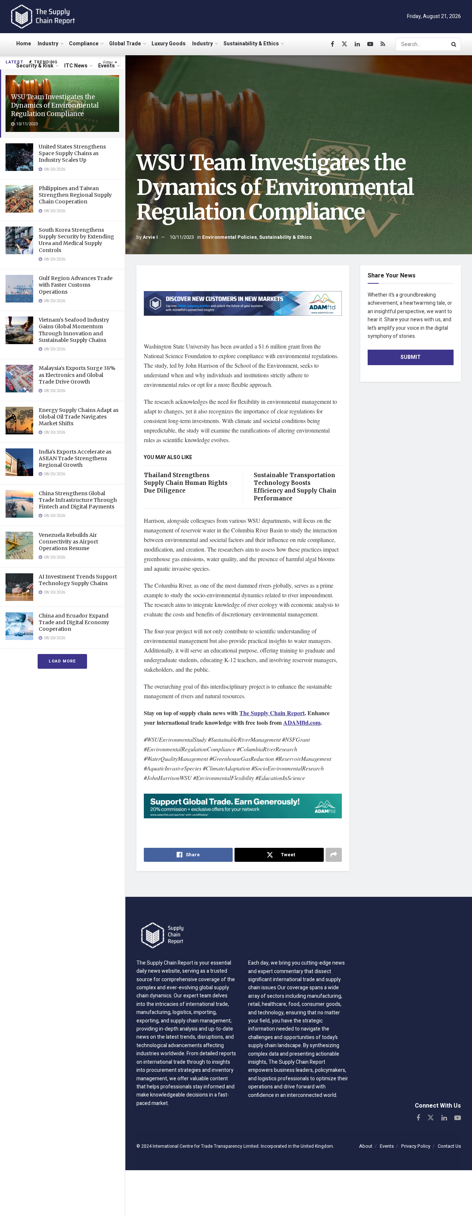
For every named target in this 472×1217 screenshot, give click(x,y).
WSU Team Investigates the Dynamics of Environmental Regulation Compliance (55, 105)
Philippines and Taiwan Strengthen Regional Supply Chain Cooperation (75, 195)
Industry (48, 44)
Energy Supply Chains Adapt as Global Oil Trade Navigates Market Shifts (78, 417)
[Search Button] (454, 44)
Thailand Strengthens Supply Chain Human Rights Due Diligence (186, 483)
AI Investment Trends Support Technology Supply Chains (78, 580)
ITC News (75, 66)
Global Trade (125, 44)
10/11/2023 (182, 237)
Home (23, 44)
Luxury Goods (168, 44)
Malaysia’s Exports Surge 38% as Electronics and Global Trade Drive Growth (77, 375)
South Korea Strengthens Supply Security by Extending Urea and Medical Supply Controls (76, 240)
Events (106, 66)
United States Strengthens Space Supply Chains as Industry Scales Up (72, 153)
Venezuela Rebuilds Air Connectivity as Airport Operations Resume (68, 542)
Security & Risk (34, 66)
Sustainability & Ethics (251, 44)
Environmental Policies (229, 237)
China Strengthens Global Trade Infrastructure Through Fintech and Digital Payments (78, 500)
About (365, 1146)
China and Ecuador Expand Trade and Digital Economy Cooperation (74, 622)
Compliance (83, 44)
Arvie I (150, 237)
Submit (410, 357)
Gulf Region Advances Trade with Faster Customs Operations (75, 285)
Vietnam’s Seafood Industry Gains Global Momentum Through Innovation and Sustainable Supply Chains (74, 330)
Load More (62, 661)
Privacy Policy (415, 1146)
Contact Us (449, 1146)
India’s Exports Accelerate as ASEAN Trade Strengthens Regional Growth (75, 458)
